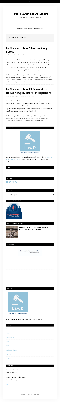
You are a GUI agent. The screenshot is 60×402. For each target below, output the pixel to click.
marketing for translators (34, 79)
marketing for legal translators (19, 79)
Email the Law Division (15, 385)
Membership (10, 337)
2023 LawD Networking (18, 75)
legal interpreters (17, 77)
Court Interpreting (26, 118)
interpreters (34, 118)
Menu (30, 2)
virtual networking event (23, 82)
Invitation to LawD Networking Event (26, 50)
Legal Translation (35, 77)
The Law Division (30, 13)
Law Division (41, 118)
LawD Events (28, 75)
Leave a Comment (27, 55)
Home (8, 329)
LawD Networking (36, 75)
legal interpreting (26, 77)
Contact (8, 358)
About (8, 333)
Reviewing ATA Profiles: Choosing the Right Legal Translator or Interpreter (35, 228)
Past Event (44, 75)
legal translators (44, 77)
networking (14, 82)
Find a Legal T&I (11, 350)
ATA (7, 346)
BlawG (8, 342)
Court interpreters (17, 118)
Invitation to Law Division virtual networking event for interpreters (28, 91)
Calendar (8, 354)
